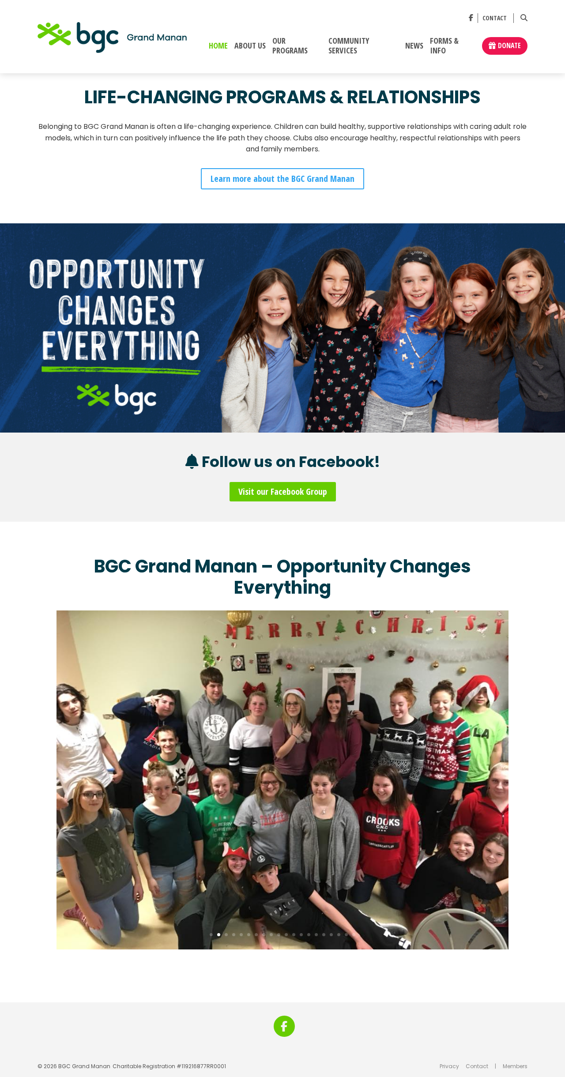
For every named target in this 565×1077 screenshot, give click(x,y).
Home (218, 46)
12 (293, 934)
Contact (494, 18)
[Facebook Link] (471, 18)
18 (338, 934)
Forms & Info (444, 46)
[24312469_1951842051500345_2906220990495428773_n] (282, 949)
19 (346, 934)
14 (308, 934)
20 (353, 934)
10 (278, 934)
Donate (509, 45)
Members (515, 1066)
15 (316, 934)
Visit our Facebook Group (282, 491)
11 (286, 934)
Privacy (449, 1066)
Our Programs (290, 46)
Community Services (348, 46)
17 (331, 934)
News (414, 46)
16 (323, 934)
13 (301, 934)
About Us (250, 46)
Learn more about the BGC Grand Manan (282, 179)
